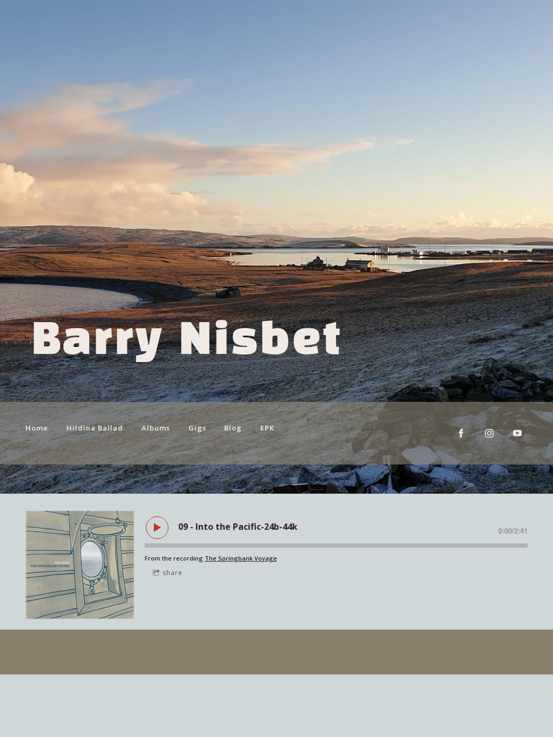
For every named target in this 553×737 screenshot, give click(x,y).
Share (173, 572)
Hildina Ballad (94, 428)
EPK (267, 428)
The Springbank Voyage (241, 558)
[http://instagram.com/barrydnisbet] (489, 433)
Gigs (197, 428)
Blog (233, 428)
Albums (155, 428)
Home (36, 428)
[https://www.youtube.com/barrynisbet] (517, 433)
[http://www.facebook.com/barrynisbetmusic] (461, 433)
